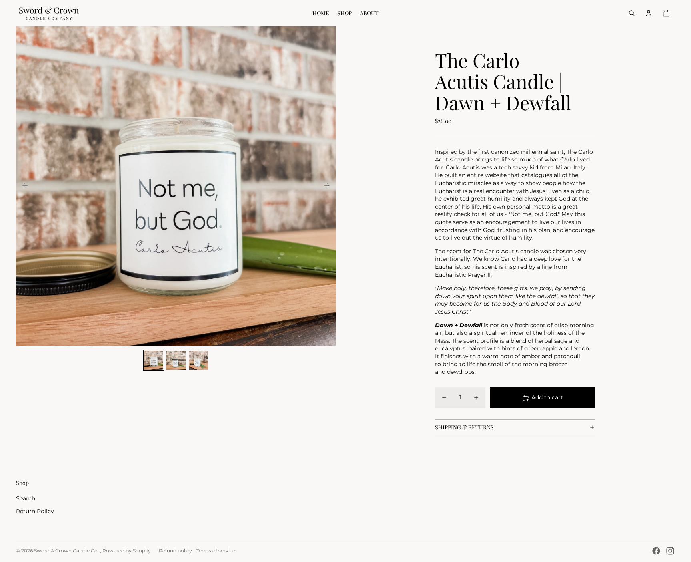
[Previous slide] (22, 186)
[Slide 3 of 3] (198, 360)
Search (25, 498)
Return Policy (35, 511)
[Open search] (632, 13)
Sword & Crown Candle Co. (67, 551)
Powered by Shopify (126, 551)
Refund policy (175, 551)
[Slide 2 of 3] (176, 360)
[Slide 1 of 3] (153, 360)
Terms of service (215, 551)
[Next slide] (329, 186)
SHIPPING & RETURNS (464, 427)
